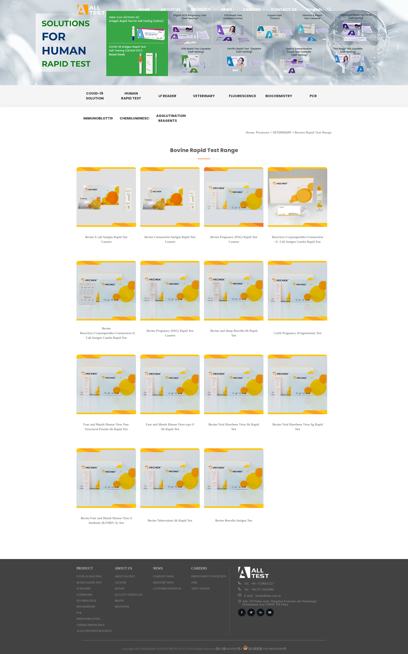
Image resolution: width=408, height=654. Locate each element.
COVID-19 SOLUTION (89, 576)
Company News (163, 576)
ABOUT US (170, 9)
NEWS (226, 9)
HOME (144, 9)
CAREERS (251, 9)
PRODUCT (200, 9)
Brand (119, 600)
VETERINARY (282, 132)
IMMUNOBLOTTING (88, 618)
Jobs (194, 582)
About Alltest (125, 576)
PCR (78, 612)
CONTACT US (284, 9)
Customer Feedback (167, 588)
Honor (119, 588)
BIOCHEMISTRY (86, 606)
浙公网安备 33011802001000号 (267, 648)
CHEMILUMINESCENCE (90, 625)
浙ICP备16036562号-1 (229, 648)
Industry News (163, 582)
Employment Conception (208, 576)
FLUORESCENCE (86, 600)
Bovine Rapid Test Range (313, 132)
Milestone (122, 606)
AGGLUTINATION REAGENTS (94, 631)
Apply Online (200, 588)
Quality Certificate (129, 594)
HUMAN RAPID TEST (89, 582)
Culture (120, 582)
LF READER (83, 588)
